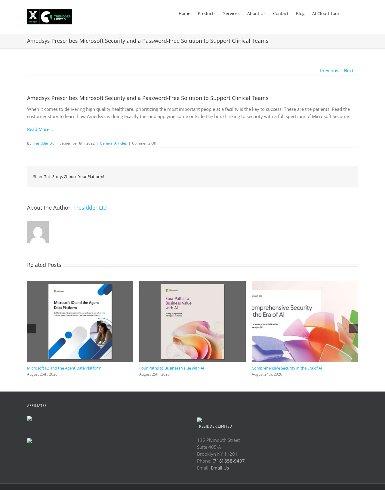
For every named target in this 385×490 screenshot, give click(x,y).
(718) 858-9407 (229, 461)
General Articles (113, 143)
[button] (348, 13)
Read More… (40, 129)
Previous (329, 70)
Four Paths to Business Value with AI (171, 368)
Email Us (220, 468)
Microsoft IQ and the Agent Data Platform (64, 368)
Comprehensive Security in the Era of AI (287, 368)
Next (348, 70)
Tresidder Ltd (43, 143)
